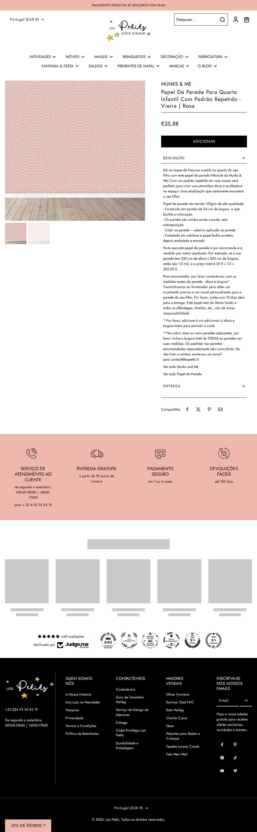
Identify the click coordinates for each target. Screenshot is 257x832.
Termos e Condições (81, 726)
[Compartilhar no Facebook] (187, 409)
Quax (170, 726)
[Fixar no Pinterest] (209, 409)
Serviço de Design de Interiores (132, 712)
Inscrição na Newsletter (83, 702)
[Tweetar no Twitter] (198, 409)
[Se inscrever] (246, 700)
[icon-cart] (246, 20)
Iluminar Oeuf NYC (180, 702)
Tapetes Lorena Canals (182, 746)
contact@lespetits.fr (185, 359)
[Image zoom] (75, 151)
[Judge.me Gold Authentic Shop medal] (129, 640)
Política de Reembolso (82, 733)
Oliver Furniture (177, 694)
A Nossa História (78, 694)
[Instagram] (222, 757)
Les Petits (112, 819)
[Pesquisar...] (222, 19)
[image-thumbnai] (15, 233)
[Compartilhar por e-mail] (220, 409)
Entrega (121, 722)
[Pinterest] (235, 744)
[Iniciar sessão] (235, 20)
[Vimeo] (235, 770)
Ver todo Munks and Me (180, 366)
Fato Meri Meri (177, 754)
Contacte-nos (125, 689)
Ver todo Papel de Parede (182, 373)
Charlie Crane (176, 718)
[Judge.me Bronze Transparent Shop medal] (171, 640)
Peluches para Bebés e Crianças (183, 736)
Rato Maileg (175, 710)
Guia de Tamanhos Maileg (130, 699)
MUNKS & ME (176, 84)
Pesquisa (72, 710)
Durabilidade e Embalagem (127, 745)
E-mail (223, 700)
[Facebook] (222, 744)
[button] (204, 141)
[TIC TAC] (235, 757)
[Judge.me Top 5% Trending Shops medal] (214, 640)
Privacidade (74, 718)
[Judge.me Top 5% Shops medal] (192, 640)
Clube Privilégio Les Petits (131, 733)
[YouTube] (222, 770)
